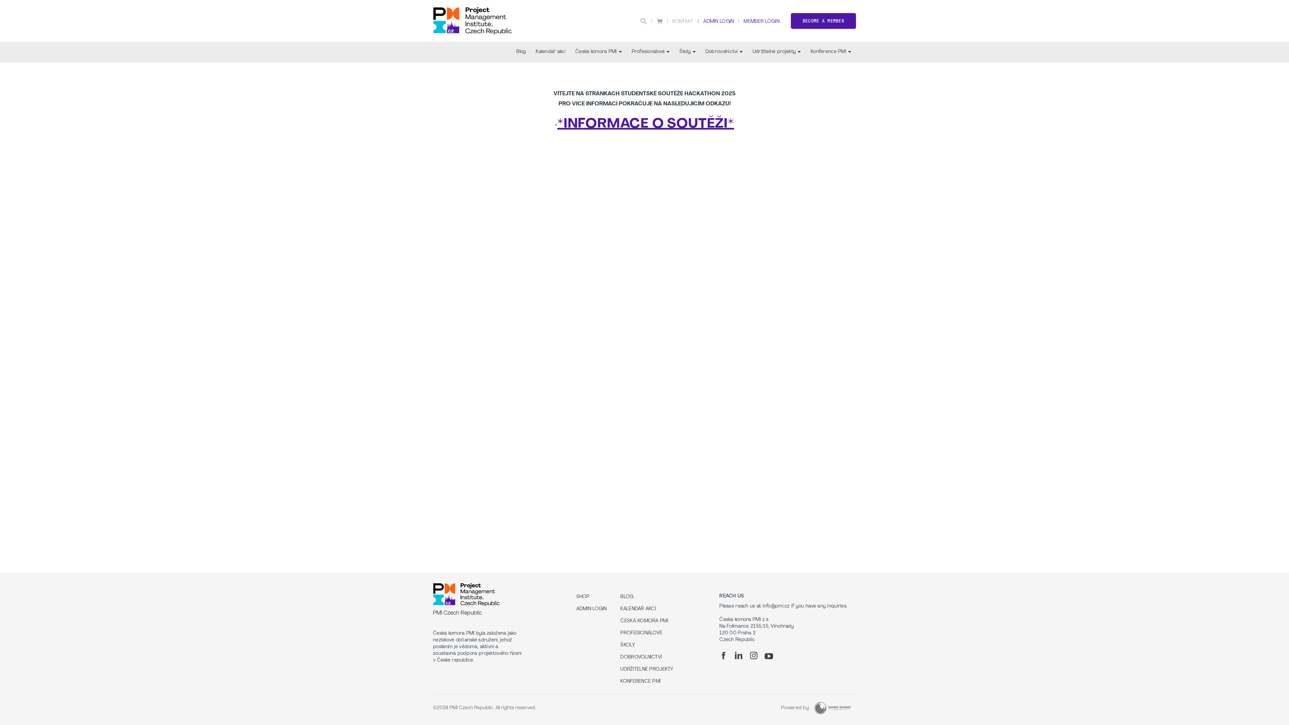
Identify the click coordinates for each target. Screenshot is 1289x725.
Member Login (761, 21)
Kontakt (682, 21)
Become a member (823, 20)
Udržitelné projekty (774, 51)
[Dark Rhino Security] (832, 708)
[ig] (754, 655)
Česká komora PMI (596, 51)
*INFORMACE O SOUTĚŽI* (645, 124)
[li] (738, 655)
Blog (521, 51)
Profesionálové (648, 51)
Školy (684, 51)
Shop (583, 596)
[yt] (769, 656)
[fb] (723, 655)
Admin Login (718, 21)
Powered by (795, 708)
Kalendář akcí (550, 51)
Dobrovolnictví (722, 51)
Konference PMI (828, 51)
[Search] (643, 21)
